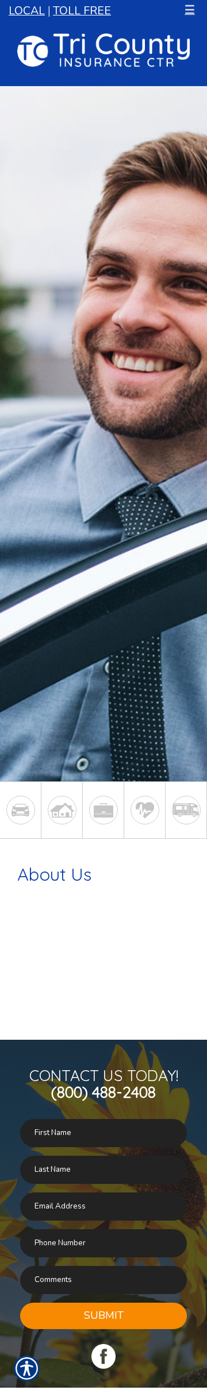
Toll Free (82, 10)
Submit (104, 1315)
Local (27, 10)
